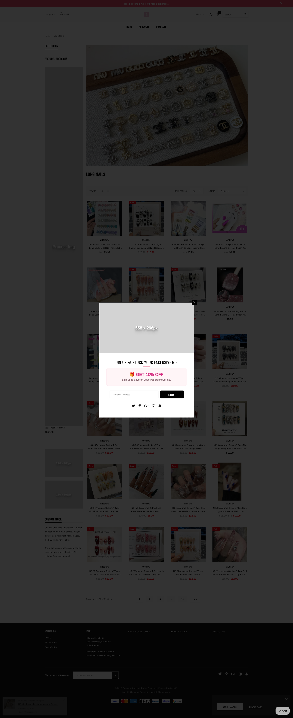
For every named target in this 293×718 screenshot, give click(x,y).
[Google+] (146, 405)
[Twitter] (133, 405)
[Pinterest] (140, 405)
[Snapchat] (160, 405)
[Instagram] (153, 405)
